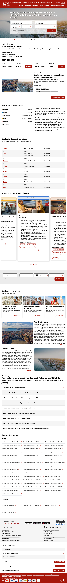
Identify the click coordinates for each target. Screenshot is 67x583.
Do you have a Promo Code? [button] (17, 30)
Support (3, 575)
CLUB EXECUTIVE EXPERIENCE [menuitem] (57, 5)
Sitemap (24, 575)
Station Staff (46, 535)
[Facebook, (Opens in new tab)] (2, 523)
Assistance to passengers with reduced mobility (54, 537)
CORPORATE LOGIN (60, 566)
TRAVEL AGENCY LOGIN (59, 570)
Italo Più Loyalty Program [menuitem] (46, 2)
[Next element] (37, 265)
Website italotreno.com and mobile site (10, 537)
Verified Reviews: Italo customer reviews (11, 540)
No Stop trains (8, 279)
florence (5, 161)
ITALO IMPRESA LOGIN (60, 562)
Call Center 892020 (48, 533)
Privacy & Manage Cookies (38, 575)
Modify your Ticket (48, 531)
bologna (5, 166)
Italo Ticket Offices (6, 533)
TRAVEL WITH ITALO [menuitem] (44, 5)
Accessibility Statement (7, 576)
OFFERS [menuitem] (21, 5)
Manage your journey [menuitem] (34, 2)
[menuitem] (53, 2)
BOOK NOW (29, 67)
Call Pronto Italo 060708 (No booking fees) (12, 535)
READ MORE (62, 344)
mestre (5, 182)
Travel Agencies (5, 530)
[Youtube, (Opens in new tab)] (15, 523)
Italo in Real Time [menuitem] (17, 2)
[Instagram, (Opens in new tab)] (5, 523)
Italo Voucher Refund (48, 540)
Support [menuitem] (25, 2)
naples (5, 148)
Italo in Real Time (48, 538)
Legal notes (29, 575)
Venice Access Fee (17, 576)
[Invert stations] (33, 23)
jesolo (4, 187)
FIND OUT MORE (17, 316)
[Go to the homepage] (7, 4)
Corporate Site (48, 575)
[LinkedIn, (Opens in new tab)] (8, 523)
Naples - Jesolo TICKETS (58, 97)
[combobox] (21, 23)
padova (5, 176)
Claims (7, 575)
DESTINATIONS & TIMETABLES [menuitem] (31, 5)
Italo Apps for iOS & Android (8, 531)
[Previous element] (30, 265)
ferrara (5, 171)
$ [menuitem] (56, 2)
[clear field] (30, 23)
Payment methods (6, 538)
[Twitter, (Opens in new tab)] (12, 523)
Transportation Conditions (15, 575)
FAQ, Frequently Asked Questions (51, 530)
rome (4, 153)
